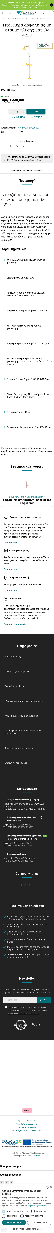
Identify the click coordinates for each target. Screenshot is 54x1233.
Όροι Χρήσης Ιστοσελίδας (27, 1124)
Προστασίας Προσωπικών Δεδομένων (23, 1013)
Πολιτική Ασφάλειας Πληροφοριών (27, 1131)
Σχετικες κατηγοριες (32, 171)
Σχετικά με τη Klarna (14, 686)
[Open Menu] (3, 12)
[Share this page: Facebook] (10, 146)
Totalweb (36, 1156)
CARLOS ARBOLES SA (28, 128)
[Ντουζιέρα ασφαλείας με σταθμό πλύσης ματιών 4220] (27, 61)
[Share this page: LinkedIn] (30, 146)
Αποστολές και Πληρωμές (17, 671)
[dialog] (27, 1208)
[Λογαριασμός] (44, 12)
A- (2, 1183)
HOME (5, 18)
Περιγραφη (16, 171)
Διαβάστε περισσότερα (37, 1206)
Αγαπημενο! (20, 117)
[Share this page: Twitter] (17, 146)
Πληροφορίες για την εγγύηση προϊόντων (24, 701)
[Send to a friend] (43, 146)
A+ (7, 1183)
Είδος (12, 18)
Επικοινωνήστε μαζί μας (16, 763)
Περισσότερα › (11, 542)
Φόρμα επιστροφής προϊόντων (19, 748)
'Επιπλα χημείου (37, 18)
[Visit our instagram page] (27, 885)
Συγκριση (38, 117)
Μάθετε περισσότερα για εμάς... (33, 919)
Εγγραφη (44, 1000)
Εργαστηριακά (22, 18)
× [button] (51, 1187)
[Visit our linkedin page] (31, 885)
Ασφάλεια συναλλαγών (27, 1127)
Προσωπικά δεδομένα (27, 1120)
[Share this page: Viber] (37, 146)
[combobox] (47, 1187)
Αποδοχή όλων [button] (14, 1222)
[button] (27, 1229)
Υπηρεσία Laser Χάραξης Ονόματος (21, 716)
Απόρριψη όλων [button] (40, 1222)
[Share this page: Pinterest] (24, 146)
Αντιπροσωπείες (13, 656)
